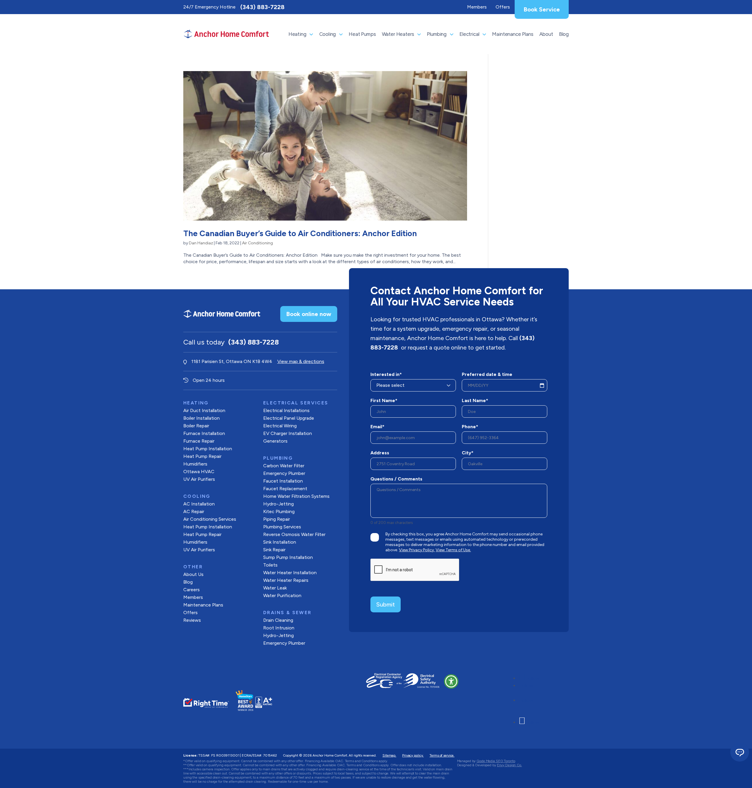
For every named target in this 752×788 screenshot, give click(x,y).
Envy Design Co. (509, 765)
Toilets (270, 565)
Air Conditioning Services (209, 519)
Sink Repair (274, 549)
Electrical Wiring (280, 426)
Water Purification (282, 595)
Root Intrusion (278, 628)
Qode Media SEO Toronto (495, 761)
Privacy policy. (413, 755)
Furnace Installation (204, 433)
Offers (190, 612)
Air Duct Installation (204, 410)
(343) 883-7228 (262, 7)
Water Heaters (398, 34)
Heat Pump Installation (207, 448)
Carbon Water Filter (283, 465)
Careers (191, 589)
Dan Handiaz (201, 243)
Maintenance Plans (512, 34)
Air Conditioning (257, 243)
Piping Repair (276, 519)
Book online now (308, 313)
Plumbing (436, 34)
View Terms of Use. (453, 549)
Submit (385, 604)
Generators (275, 441)
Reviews (192, 620)
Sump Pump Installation (288, 557)
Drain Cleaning (278, 620)
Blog (564, 34)
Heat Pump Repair (202, 456)
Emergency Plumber (284, 473)
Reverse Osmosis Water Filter (294, 534)
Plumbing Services (282, 527)
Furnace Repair (198, 441)
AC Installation (199, 504)
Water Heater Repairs (285, 580)
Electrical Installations (286, 410)
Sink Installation (279, 542)
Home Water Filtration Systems (296, 496)
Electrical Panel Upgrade (288, 418)
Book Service (541, 9)
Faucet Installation (283, 481)
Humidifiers (195, 464)
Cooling (327, 34)
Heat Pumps (362, 34)
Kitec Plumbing (279, 511)
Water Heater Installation (290, 572)
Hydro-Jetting (278, 504)
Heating (297, 34)
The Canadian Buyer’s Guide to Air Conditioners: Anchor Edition (300, 233)
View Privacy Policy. (417, 549)
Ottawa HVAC (198, 471)
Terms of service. (441, 755)
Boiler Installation (201, 418)
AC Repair (193, 511)
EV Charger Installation (287, 433)
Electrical (469, 34)
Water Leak (275, 588)
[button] (451, 681)
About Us (193, 574)
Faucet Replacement (285, 488)
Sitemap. (389, 755)
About (546, 34)
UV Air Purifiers (199, 479)
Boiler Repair (196, 426)
